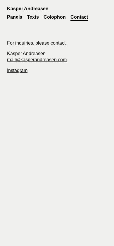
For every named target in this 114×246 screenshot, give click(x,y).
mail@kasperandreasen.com (37, 59)
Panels (14, 17)
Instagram (17, 70)
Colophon (55, 17)
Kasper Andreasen (28, 8)
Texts (33, 17)
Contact (79, 17)
